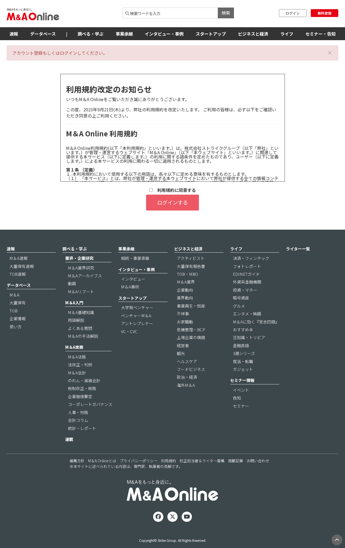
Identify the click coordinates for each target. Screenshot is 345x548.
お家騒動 (185, 322)
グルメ (239, 306)
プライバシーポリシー (138, 460)
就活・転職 (243, 361)
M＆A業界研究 (81, 268)
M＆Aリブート (81, 291)
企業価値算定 (80, 396)
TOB (13, 310)
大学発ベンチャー (137, 307)
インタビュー (133, 279)
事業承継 (124, 33)
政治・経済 (187, 377)
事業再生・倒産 (191, 306)
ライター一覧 (298, 248)
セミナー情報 (242, 380)
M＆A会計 (77, 372)
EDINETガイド (246, 274)
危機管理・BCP (191, 329)
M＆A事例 (130, 286)
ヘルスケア (187, 361)
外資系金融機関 (247, 282)
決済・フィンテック (251, 258)
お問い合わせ (258, 460)
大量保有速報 (21, 266)
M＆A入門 (74, 302)
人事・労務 (78, 412)
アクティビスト (191, 258)
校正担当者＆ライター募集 (202, 460)
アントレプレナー (137, 323)
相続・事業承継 (135, 258)
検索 (226, 12)
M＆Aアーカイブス (85, 275)
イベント (241, 390)
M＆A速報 (18, 258)
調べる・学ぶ (91, 33)
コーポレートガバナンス (90, 404)
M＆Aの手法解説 (83, 336)
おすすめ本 (243, 329)
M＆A (14, 295)
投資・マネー (245, 290)
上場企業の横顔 (191, 337)
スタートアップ (211, 33)
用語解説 (76, 320)
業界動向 (185, 298)
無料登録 (325, 13)
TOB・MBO (187, 274)
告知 (237, 398)
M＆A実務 (74, 347)
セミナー (241, 406)
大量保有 (17, 302)
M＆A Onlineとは (102, 460)
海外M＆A (186, 385)
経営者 (183, 345)
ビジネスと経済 (253, 33)
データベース (43, 33)
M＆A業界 (186, 282)
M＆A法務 (77, 357)
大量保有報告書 (191, 266)
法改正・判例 (80, 364)
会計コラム (78, 420)
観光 (181, 353)
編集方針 (77, 460)
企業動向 (185, 290)
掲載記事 (235, 460)
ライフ (286, 33)
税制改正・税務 (82, 388)
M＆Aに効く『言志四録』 (256, 322)
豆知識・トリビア (249, 337)
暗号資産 (241, 298)
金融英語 (241, 345)
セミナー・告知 (320, 33)
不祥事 (183, 313)
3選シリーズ (244, 353)
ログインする (172, 202)
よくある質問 (80, 328)
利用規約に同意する (174, 190)
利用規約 (168, 460)
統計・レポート (82, 428)
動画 (72, 283)
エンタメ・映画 (247, 313)
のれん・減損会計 (84, 380)
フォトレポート (247, 266)
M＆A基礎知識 (81, 312)
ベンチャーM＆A (136, 315)
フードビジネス (191, 369)
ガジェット (243, 369)
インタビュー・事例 (164, 33)
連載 (69, 439)
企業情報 (17, 318)
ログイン (293, 13)
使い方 (15, 326)
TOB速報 (17, 274)
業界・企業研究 (79, 258)
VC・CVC (129, 331)
